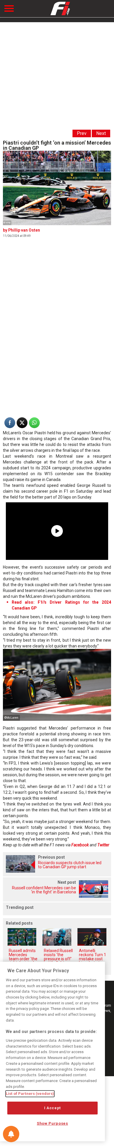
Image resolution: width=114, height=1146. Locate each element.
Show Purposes (52, 1123)
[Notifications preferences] (11, 1134)
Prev (82, 133)
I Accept (52, 1108)
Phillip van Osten (24, 230)
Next (101, 133)
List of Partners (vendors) (30, 1093)
